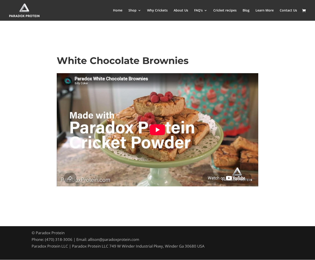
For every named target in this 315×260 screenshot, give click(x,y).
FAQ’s (198, 10)
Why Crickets (157, 10)
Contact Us (288, 10)
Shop (132, 10)
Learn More (265, 10)
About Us (181, 10)
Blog (246, 10)
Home (117, 10)
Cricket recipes (225, 10)
